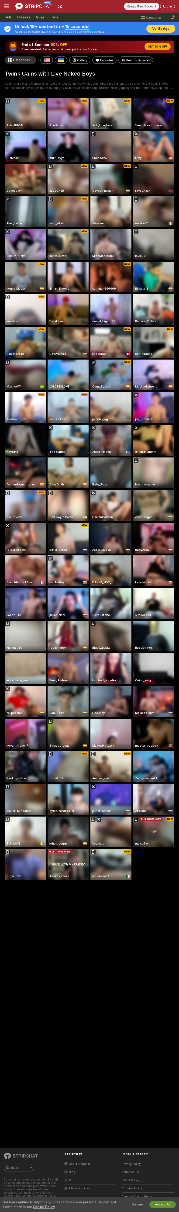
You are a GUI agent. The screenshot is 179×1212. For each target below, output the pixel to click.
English (15, 1167)
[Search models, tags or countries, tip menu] (172, 17)
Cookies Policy (132, 1188)
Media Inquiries (79, 1188)
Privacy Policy (131, 1164)
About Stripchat (79, 1164)
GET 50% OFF (157, 46)
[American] (46, 60)
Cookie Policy (44, 1207)
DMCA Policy (130, 1180)
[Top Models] (60, 6)
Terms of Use (131, 1172)
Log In (167, 6)
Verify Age (160, 29)
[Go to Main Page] (33, 6)
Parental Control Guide (137, 1196)
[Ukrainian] (61, 60)
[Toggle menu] (6, 6)
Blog (72, 1172)
